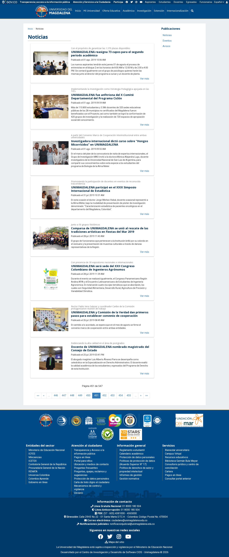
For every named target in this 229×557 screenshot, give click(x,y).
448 (72, 395)
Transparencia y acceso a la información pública (45, 2)
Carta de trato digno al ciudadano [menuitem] (92, 482)
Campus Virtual (173, 453)
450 (88, 395)
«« (38, 395)
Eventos (167, 40)
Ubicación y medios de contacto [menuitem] (91, 464)
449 (80, 395)
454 (121, 395)
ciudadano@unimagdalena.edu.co (117, 520)
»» (146, 395)
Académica (128, 10)
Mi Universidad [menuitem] (91, 10)
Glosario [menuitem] (78, 492)
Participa (118, 2)
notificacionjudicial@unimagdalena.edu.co (117, 523)
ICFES (32, 453)
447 (64, 395)
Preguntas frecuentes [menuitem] (86, 467)
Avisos (166, 46)
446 (56, 395)
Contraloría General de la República (47, 464)
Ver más (144, 78)
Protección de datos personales (137, 457)
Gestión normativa (129, 478)
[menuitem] (192, 11)
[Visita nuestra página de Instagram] (119, 536)
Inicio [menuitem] (78, 10)
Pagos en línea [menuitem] (82, 457)
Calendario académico (131, 453)
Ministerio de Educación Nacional (47, 450)
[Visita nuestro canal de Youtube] (128, 536)
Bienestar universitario (177, 450)
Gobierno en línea (38, 482)
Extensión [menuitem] (159, 10)
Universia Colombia (39, 475)
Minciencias (35, 457)
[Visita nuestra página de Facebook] (100, 536)
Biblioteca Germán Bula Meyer (181, 460)
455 (129, 395)
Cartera (169, 471)
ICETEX (33, 460)
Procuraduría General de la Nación (47, 467)
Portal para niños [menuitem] (83, 460)
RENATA (33, 471)
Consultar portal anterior (178, 478)
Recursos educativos (176, 457)
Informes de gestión (130, 475)
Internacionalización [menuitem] (177, 10)
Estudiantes (165, 2)
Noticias (167, 35)
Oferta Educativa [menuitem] (111, 10)
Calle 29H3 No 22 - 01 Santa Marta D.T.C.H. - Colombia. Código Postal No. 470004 (117, 516)
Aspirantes (150, 2)
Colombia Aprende (39, 478)
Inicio (30, 28)
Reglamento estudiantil (132, 450)
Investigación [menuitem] (144, 10)
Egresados (191, 2)
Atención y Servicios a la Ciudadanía (91, 2)
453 (112, 395)
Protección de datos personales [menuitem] (91, 478)
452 (104, 395)
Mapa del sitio (116, 542)
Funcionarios (206, 2)
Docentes (178, 2)
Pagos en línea (173, 475)
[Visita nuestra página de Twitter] (109, 536)
